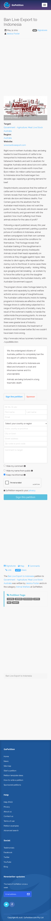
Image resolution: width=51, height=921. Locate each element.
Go (28, 894)
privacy (32, 490)
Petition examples (11, 826)
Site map (7, 766)
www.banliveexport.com (15, 145)
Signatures (42, 30)
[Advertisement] (25, 67)
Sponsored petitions (12, 785)
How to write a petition (13, 780)
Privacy (7, 807)
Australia (8, 138)
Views (21, 570)
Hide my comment (14, 466)
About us (8, 812)
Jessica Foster (13, 33)
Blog (6, 867)
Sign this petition (25, 497)
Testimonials (9, 848)
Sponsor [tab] (30, 397)
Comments (34, 566)
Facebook (8, 852)
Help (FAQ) (8, 802)
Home (6, 756)
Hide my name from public (18, 471)
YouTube (7, 862)
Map (22, 566)
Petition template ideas (13, 775)
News (6, 761)
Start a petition (10, 771)
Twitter (6, 857)
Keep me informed (14, 475)
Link (9, 570)
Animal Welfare (23, 587)
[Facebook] (12, 904)
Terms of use (9, 821)
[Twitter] (6, 904)
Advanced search (11, 830)
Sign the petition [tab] (14, 397)
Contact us (8, 816)
